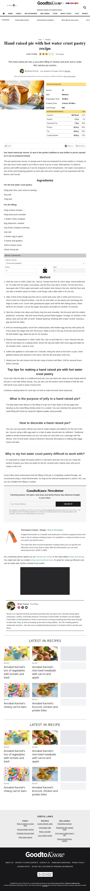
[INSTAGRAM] (19, 607)
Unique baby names (22, 20)
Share (9, 146)
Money (85, 13)
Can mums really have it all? (64, 834)
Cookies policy (23, 866)
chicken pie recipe (44, 557)
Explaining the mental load (64, 828)
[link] (11, 537)
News (10, 13)
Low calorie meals (45, 836)
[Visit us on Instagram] (70, 3)
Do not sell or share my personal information (52, 866)
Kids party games (25, 837)
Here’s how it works (69, 76)
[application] (45, 581)
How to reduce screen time (25, 825)
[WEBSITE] (23, 607)
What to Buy (66, 13)
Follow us (70, 146)
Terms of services (35, 510)
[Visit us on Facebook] (66, 3)
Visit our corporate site (72, 883)
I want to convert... (11, 260)
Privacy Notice (72, 510)
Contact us (45, 862)
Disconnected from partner (64, 840)
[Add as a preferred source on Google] (45, 874)
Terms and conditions (60, 862)
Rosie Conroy (32, 71)
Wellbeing (45, 13)
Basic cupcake (45, 832)
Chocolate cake (45, 828)
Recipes (48, 39)
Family (19, 13)
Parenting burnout (65, 824)
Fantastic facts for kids (25, 833)
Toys (77, 13)
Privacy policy (78, 862)
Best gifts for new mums (70, 20)
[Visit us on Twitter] (68, 3)
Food (55, 13)
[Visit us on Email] (76, 3)
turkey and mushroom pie (41, 560)
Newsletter (81, 146)
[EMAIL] (27, 607)
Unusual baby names (25, 829)
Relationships (31, 13)
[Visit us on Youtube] (77, 3)
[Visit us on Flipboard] (74, 3)
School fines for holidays (45, 20)
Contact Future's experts (26, 862)
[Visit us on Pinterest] (72, 3)
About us (9, 862)
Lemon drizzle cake (45, 824)
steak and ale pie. (77, 557)
